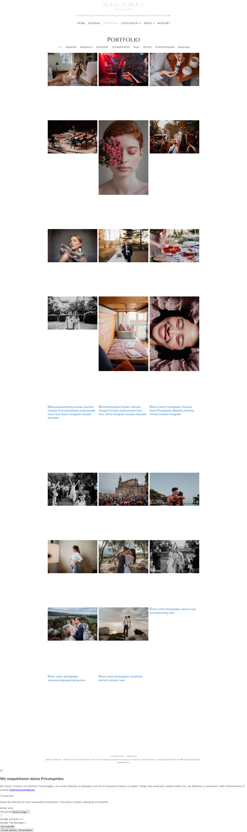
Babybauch (86, 47)
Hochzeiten (102, 47)
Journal (94, 23)
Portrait (147, 47)
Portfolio (110, 23)
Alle (59, 47)
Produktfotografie (164, 47)
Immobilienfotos (121, 47)
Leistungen (129, 23)
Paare (137, 47)
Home (81, 23)
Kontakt (164, 23)
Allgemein (70, 47)
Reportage (184, 47)
